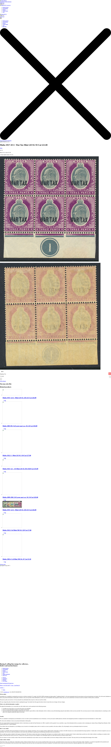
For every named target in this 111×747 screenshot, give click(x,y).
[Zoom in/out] (4, 745)
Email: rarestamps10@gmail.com (6, 683)
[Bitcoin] (5, 5)
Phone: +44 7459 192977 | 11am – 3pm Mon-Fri (10, 685)
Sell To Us (5, 675)
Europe (4, 9)
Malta (1, 148)
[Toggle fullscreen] (3, 745)
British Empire (5, 7)
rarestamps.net (6, 692)
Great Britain (5, 8)
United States (5, 10)
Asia (3, 12)
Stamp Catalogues (6, 674)
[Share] (1, 745)
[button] (3, 381)
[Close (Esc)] (0, 745)
